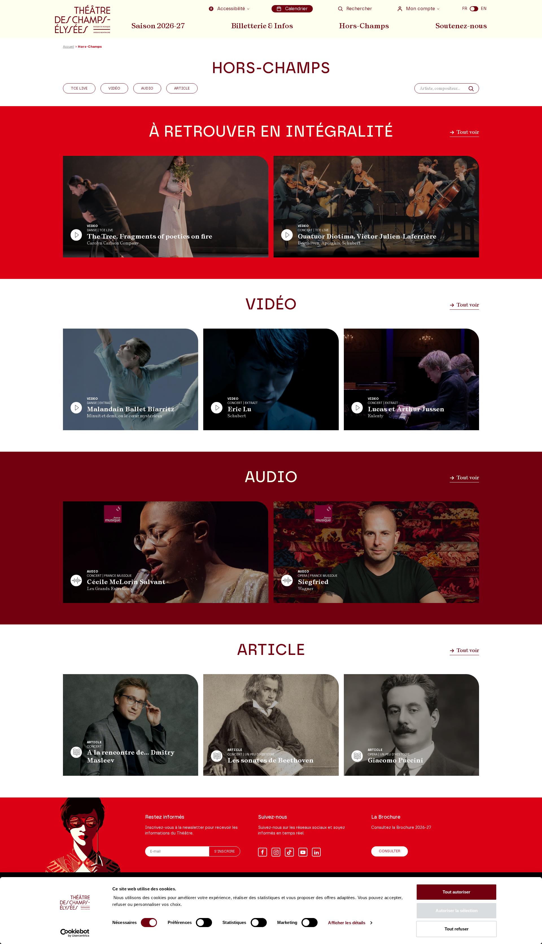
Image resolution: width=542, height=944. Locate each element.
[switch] (204, 922)
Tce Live (79, 88)
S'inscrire (224, 851)
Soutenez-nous (461, 25)
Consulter (389, 851)
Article (182, 88)
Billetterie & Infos (262, 25)
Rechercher (359, 8)
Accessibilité (231, 8)
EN (483, 8)
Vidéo (114, 88)
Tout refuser (457, 928)
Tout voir (467, 132)
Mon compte (420, 8)
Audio (147, 88)
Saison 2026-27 (158, 25)
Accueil (68, 46)
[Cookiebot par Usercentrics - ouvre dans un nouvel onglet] (75, 933)
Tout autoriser (456, 892)
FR (464, 8)
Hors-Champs (364, 25)
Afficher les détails (346, 922)
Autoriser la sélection (457, 910)
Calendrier (296, 8)
